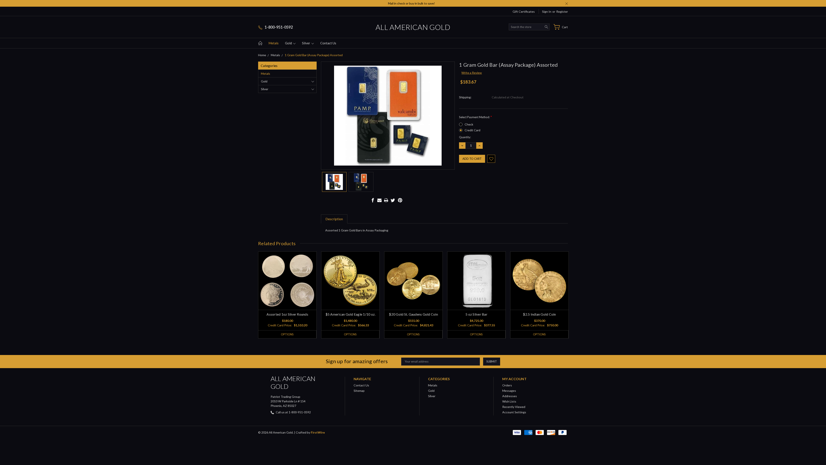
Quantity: (465, 137)
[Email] (379, 200)
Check (469, 124)
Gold (289, 43)
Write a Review (471, 72)
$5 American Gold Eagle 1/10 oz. (350, 314)
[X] (393, 200)
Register (562, 11)
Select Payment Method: (475, 117)
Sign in (546, 11)
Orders (507, 385)
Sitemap (359, 390)
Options (287, 334)
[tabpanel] (287, 294)
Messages (509, 390)
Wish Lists (509, 401)
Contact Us (328, 43)
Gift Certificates (524, 11)
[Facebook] (373, 200)
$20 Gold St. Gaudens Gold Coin (413, 314)
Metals (273, 43)
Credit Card (472, 130)
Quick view (287, 292)
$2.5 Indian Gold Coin (539, 314)
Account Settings (514, 412)
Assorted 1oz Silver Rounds (287, 314)
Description (334, 219)
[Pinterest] (400, 200)
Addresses (509, 396)
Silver (306, 43)
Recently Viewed (513, 407)
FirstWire (318, 432)
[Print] (386, 200)
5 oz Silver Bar (476, 314)
